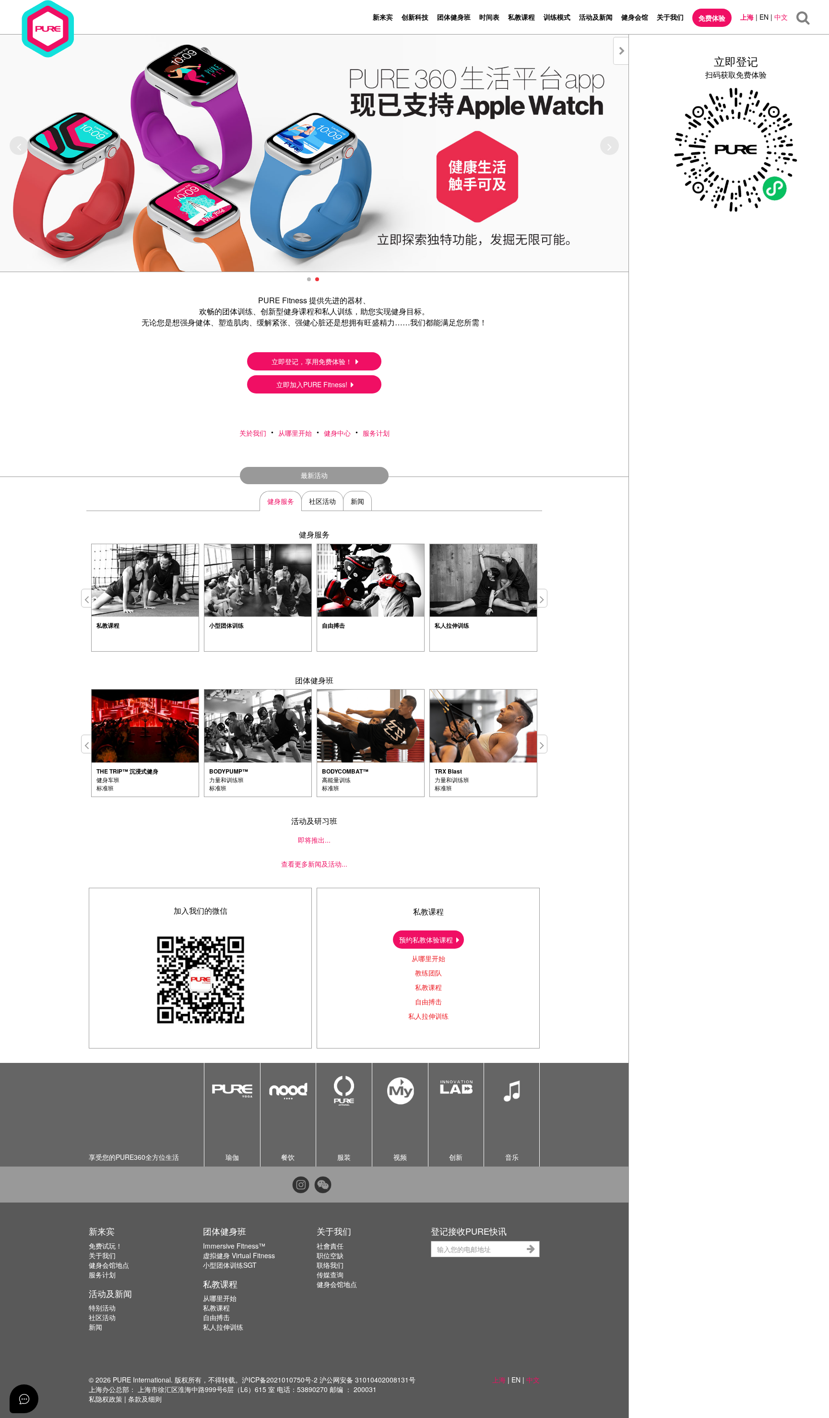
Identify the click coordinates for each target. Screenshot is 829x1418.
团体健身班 (454, 17)
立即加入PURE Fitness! (312, 384)
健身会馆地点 (109, 1265)
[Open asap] (24, 1398)
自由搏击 (428, 1001)
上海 (747, 17)
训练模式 (557, 17)
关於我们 (252, 433)
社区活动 (102, 1317)
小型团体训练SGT (230, 1265)
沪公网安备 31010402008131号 (367, 1379)
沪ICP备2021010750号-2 (280, 1379)
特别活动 (102, 1307)
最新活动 (314, 475)
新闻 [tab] (357, 501)
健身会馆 (634, 17)
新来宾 (383, 17)
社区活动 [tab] (322, 501)
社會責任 (330, 1246)
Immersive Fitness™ (234, 1246)
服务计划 (376, 433)
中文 (781, 17)
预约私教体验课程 (427, 939)
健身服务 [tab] (280, 501)
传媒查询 (330, 1274)
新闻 (95, 1327)
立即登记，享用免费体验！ (313, 361)
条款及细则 (145, 1399)
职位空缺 (330, 1255)
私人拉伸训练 (428, 1016)
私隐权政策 (105, 1399)
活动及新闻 (596, 17)
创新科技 (415, 17)
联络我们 (330, 1265)
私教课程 (521, 17)
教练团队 (428, 972)
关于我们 (670, 17)
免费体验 (712, 18)
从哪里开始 (295, 433)
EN (764, 17)
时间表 (489, 17)
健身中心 (337, 433)
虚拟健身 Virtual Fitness (239, 1255)
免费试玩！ (105, 1246)
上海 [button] (499, 1379)
